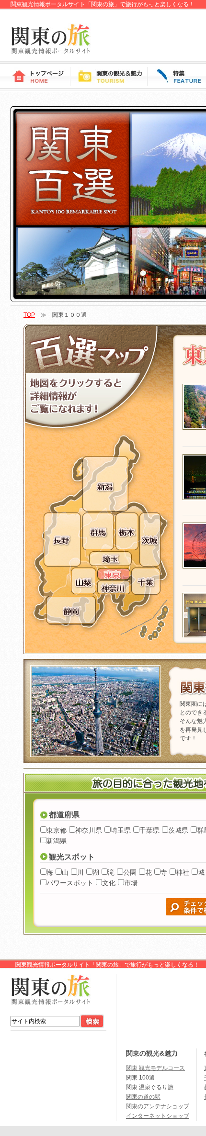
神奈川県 (88, 830)
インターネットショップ (157, 1116)
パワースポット (69, 883)
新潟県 (56, 841)
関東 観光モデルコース (155, 1068)
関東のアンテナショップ (157, 1106)
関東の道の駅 (143, 1096)
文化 (108, 883)
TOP (29, 315)
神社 (182, 872)
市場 (130, 883)
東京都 (56, 830)
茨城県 (178, 830)
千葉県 (149, 830)
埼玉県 (121, 830)
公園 (130, 872)
